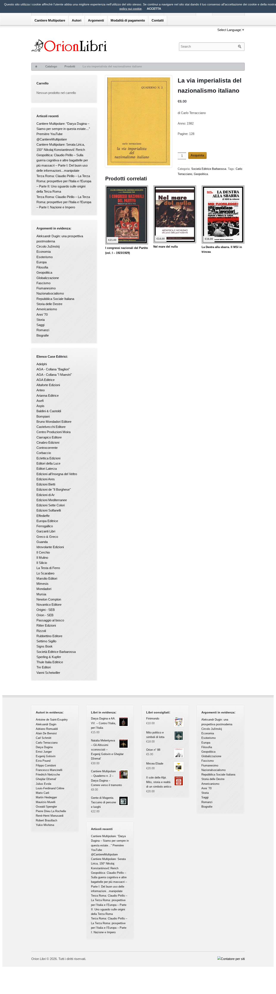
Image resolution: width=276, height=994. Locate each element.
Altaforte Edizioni (48, 385)
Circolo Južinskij (48, 246)
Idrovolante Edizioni (50, 547)
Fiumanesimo (46, 288)
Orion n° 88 (153, 749)
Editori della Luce (48, 463)
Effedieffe (43, 516)
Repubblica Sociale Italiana (55, 299)
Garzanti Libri (45, 531)
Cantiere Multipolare (49, 20)
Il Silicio (41, 563)
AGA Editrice (45, 380)
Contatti (158, 20)
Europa (41, 262)
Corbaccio (43, 453)
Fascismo (43, 283)
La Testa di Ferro (48, 568)
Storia (40, 319)
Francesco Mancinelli (49, 770)
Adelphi (41, 364)
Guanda (42, 542)
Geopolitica (201, 174)
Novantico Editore (48, 604)
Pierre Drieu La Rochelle (51, 811)
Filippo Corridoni (46, 765)
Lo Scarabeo (45, 573)
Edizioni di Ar (45, 495)
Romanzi (42, 330)
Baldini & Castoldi (48, 411)
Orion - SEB (44, 615)
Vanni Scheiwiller (48, 672)
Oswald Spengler (46, 806)
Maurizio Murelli (45, 802)
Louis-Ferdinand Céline (50, 788)
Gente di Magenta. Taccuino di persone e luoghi (103, 802)
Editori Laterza (46, 468)
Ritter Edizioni (46, 625)
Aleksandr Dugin (46, 724)
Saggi (40, 325)
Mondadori (43, 589)
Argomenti (96, 20)
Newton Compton (48, 599)
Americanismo (46, 309)
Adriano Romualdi (47, 728)
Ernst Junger (44, 751)
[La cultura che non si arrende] (101, 45)
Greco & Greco (47, 536)
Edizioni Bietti (45, 484)
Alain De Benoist (46, 733)
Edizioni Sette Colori (50, 505)
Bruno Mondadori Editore (53, 421)
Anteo (40, 390)
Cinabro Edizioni (47, 442)
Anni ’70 (42, 314)
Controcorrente (47, 447)
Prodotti (69, 66)
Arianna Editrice (47, 395)
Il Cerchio (43, 552)
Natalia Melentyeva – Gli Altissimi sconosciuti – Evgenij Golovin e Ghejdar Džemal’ (107, 749)
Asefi (40, 401)
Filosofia (42, 267)
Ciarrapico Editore (49, 437)
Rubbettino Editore (49, 636)
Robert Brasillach (46, 820)
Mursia (41, 594)
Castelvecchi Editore (51, 427)
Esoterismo (44, 257)
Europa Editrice (47, 521)
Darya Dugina (44, 747)
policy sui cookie (130, 8)
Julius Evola (43, 783)
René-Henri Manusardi (49, 815)
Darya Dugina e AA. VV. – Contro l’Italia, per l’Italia (103, 723)
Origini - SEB (45, 610)
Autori (76, 20)
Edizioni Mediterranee (51, 500)
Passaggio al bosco (50, 620)
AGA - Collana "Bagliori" (53, 369)
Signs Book (44, 646)
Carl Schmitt (43, 738)
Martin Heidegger (46, 797)
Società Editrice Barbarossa (208, 168)
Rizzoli (41, 631)
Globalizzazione (47, 278)
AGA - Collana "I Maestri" (54, 374)
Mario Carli (42, 792)
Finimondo (152, 718)
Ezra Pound (43, 760)
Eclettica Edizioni (48, 458)
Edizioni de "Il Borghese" (53, 489)
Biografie (42, 335)
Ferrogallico (44, 526)
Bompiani (43, 416)
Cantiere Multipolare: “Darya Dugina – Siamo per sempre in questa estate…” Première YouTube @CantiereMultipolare (110, 845)
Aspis (40, 406)
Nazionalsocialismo (50, 293)
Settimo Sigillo (46, 641)
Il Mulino (42, 557)
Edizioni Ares (45, 479)
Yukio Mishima (45, 825)
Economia (43, 251)
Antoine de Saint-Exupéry (52, 719)
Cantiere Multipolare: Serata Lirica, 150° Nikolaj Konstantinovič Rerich (108, 863)
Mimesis (42, 583)
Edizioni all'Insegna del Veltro (56, 474)
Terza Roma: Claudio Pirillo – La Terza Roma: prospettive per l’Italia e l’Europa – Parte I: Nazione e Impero (63, 202)
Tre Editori (43, 667)
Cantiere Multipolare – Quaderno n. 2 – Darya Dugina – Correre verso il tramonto (106, 778)
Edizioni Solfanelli (48, 510)
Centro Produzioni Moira (53, 432)
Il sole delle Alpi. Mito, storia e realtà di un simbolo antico (158, 782)
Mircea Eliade (154, 763)
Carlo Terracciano (47, 742)
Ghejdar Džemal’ (46, 779)
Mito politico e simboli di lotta (155, 735)
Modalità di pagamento (128, 20)
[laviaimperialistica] (138, 122)
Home (36, 67)
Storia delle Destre (49, 304)
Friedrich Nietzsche (48, 774)
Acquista (197, 155)
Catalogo (51, 66)
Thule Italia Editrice (49, 662)
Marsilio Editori (46, 578)
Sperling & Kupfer (48, 657)
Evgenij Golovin (45, 756)
